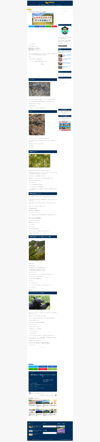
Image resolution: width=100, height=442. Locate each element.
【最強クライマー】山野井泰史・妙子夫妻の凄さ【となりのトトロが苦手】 (66, 56)
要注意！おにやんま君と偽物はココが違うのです (37, 431)
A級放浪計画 (65, 439)
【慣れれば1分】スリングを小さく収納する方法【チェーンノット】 (66, 67)
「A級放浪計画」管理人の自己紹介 (35, 439)
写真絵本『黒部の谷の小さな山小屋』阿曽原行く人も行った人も (37, 427)
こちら (34, 389)
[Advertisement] (43, 35)
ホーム (29, 439)
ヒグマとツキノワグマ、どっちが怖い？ (37, 434)
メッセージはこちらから (50, 439)
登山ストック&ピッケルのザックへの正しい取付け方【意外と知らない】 (66, 52)
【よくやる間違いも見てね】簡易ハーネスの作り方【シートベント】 (66, 59)
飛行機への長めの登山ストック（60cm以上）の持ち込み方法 (66, 63)
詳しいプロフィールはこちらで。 (62, 45)
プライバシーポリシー (43, 439)
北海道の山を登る (31, 364)
